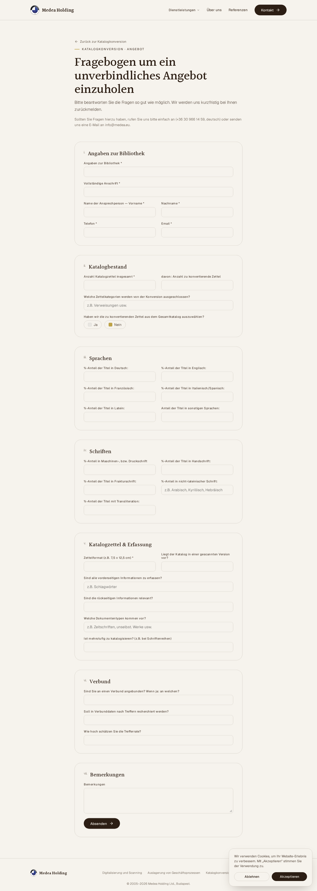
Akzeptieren (289, 877)
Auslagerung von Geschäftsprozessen (174, 873)
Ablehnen (252, 877)
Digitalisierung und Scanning (122, 873)
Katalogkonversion (218, 873)
